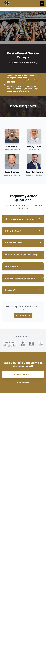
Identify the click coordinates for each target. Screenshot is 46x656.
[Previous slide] (4, 23)
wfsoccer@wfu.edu (15, 80)
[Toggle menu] (42, 3)
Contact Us (21, 315)
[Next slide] (41, 23)
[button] (17, 37)
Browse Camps (21, 374)
